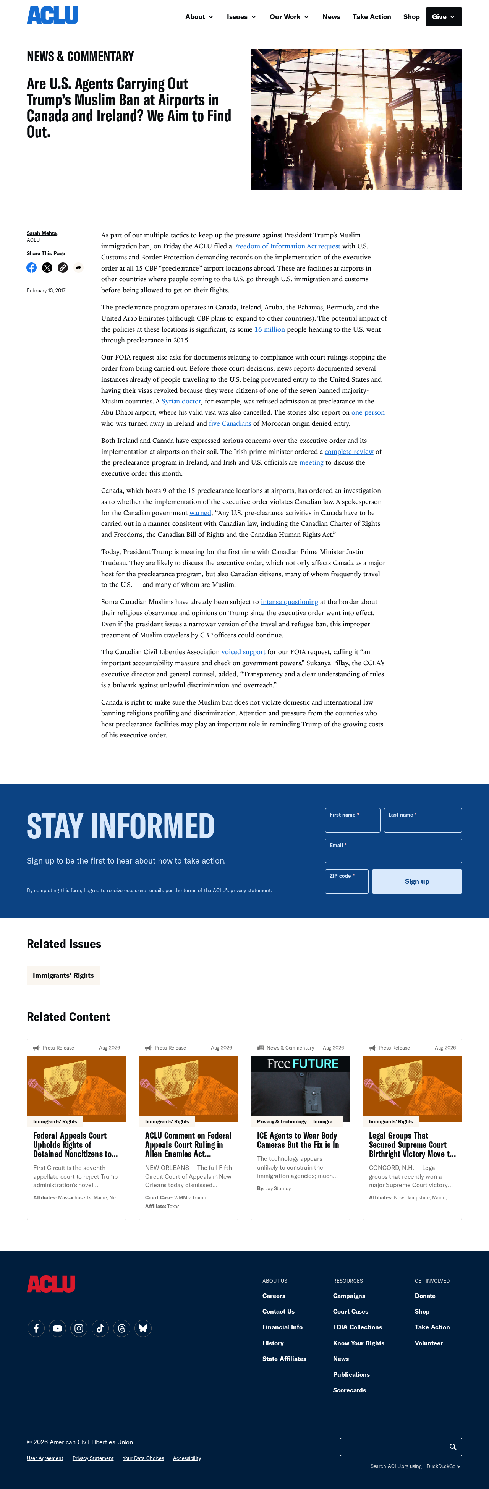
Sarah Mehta (42, 233)
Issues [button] (238, 16)
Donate (425, 1295)
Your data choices (143, 1458)
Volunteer (429, 1342)
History (272, 1342)
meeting (311, 462)
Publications (351, 1374)
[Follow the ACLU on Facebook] (36, 1328)
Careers (273, 1295)
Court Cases (350, 1311)
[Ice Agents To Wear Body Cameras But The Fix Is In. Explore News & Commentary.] (300, 1129)
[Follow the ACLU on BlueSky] (143, 1328)
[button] (63, 268)
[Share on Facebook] (31, 270)
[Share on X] (47, 270)
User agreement (45, 1458)
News (331, 16)
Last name (401, 815)
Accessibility (187, 1458)
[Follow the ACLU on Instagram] (79, 1328)
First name (342, 815)
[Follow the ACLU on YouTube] (57, 1328)
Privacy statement (93, 1458)
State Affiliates (284, 1358)
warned (200, 512)
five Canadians (230, 423)
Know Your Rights (358, 1342)
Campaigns (349, 1295)
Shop (411, 16)
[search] (453, 1447)
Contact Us (278, 1311)
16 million (269, 329)
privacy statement (250, 890)
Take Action (372, 16)
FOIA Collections (357, 1326)
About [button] (196, 16)
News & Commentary (77, 58)
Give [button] (440, 16)
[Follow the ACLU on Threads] (121, 1328)
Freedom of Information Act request (287, 245)
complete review (349, 451)
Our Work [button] (286, 16)
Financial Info (282, 1326)
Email (336, 845)
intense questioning (289, 601)
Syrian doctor (181, 401)
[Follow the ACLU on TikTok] (100, 1328)
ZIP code (340, 876)
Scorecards (349, 1389)
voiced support (244, 651)
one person (367, 412)
